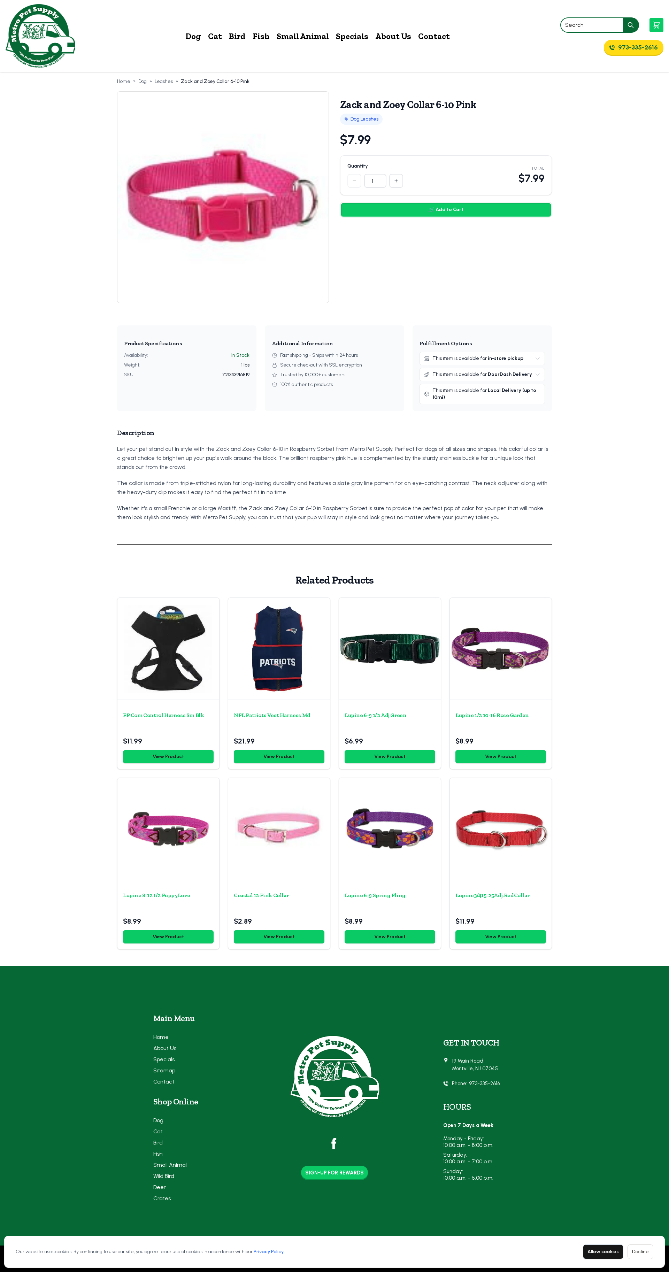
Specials (352, 36)
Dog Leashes (364, 119)
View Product (168, 757)
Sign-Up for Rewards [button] (334, 1173)
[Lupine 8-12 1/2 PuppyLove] (168, 829)
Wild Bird (163, 1176)
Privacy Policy (269, 1252)
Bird (237, 36)
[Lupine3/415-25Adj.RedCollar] (501, 829)
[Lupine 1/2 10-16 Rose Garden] (501, 649)
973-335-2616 (484, 1083)
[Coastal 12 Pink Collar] (279, 829)
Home (123, 81)
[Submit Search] (631, 25)
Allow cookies (603, 1252)
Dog (193, 36)
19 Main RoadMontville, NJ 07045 (475, 1065)
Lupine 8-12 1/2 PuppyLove (156, 895)
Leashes (164, 81)
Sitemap (164, 1070)
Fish (261, 36)
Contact (434, 36)
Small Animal (303, 36)
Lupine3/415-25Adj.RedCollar (492, 895)
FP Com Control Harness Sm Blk (163, 715)
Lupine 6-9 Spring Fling (375, 895)
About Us (393, 36)
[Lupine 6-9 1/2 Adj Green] (390, 649)
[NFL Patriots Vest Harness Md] (279, 649)
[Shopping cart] (656, 25)
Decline (640, 1252)
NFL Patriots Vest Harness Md (272, 715)
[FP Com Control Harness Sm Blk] (168, 649)
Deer (159, 1187)
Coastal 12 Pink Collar (261, 895)
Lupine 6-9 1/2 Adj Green (375, 715)
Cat (215, 36)
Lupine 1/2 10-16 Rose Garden (492, 715)
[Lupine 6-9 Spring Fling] (390, 829)
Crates (162, 1198)
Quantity (357, 166)
